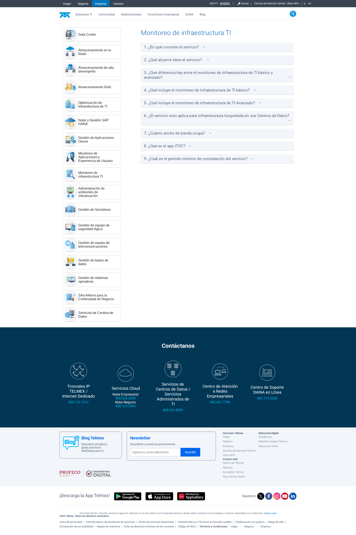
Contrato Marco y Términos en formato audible (205, 521)
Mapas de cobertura (108, 526)
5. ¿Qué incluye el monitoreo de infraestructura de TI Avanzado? (199, 103)
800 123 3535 (126, 406)
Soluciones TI (83, 14)
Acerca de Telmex (233, 462)
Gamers (118, 3)
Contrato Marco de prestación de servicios (110, 521)
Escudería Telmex (233, 472)
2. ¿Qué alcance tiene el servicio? (173, 59)
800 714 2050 (267, 398)
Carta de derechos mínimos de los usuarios (149, 526)
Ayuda (245, 3)
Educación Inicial (268, 446)
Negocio (83, 3)
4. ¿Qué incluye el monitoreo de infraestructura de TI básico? (197, 90)
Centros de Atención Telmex (239, 450)
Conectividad (106, 14)
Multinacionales (131, 14)
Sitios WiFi (229, 455)
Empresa (101, 3)
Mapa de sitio (276, 521)
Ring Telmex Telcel (234, 476)
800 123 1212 (78, 402)
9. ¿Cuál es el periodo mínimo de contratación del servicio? (195, 158)
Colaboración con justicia (250, 521)
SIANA (189, 14)
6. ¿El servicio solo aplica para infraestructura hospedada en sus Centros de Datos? (216, 115)
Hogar (67, 3)
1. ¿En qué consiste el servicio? (171, 47)
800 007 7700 (220, 402)
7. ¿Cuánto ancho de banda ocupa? (174, 133)
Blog (202, 14)
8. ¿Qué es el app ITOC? (164, 146)
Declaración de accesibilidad (76, 526)
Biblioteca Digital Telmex (273, 441)
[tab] (217, 47)
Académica (265, 436)
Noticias (228, 467)
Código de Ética (187, 526)
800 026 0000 (126, 398)
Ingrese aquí (270, 513)
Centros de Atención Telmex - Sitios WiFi (276, 3)
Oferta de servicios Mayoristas (156, 521)
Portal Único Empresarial (163, 14)
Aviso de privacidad (71, 521)
